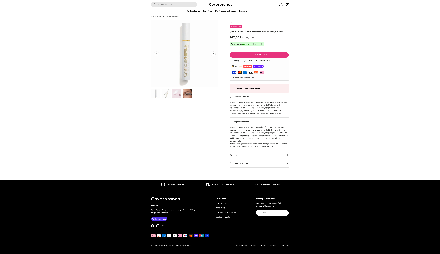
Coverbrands (159, 246)
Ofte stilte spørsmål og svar (225, 11)
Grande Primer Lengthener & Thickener (168, 16)
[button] (287, 4)
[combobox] (174, 4)
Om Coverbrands (193, 11)
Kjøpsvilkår (262, 246)
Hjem (152, 16)
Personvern (273, 246)
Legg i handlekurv (259, 55)
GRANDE (232, 22)
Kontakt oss (207, 11)
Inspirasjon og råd (246, 11)
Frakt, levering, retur (241, 246)
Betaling (253, 246)
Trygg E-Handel (284, 246)
